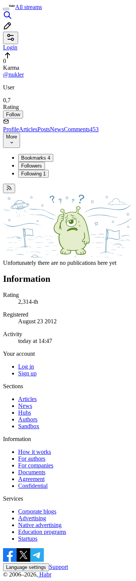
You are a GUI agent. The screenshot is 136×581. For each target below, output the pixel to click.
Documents (31, 472)
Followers (31, 166)
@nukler (13, 74)
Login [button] (10, 47)
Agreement (31, 479)
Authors (27, 419)
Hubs (24, 412)
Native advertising (40, 525)
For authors (31, 458)
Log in (26, 366)
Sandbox (28, 426)
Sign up (27, 373)
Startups (27, 538)
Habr (44, 574)
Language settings (26, 567)
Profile (11, 129)
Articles (28, 129)
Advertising (32, 518)
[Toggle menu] (6, 9)
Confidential (33, 486)
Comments (81, 129)
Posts (43, 129)
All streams (28, 7)
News (57, 129)
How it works (34, 452)
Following (33, 174)
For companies (35, 465)
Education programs (42, 532)
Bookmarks (35, 158)
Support (58, 567)
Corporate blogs (37, 511)
